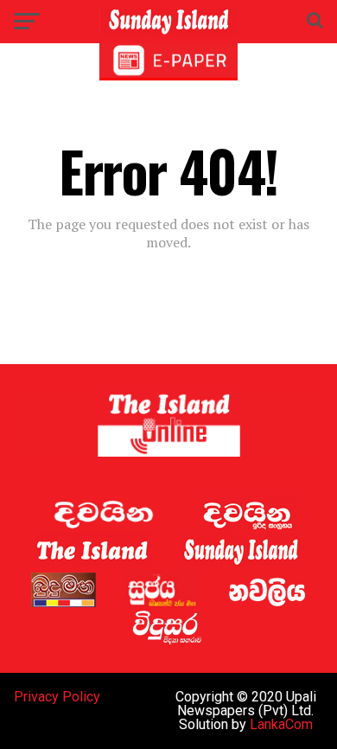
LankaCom (281, 724)
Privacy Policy (57, 696)
